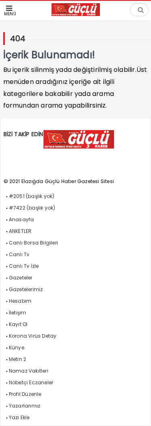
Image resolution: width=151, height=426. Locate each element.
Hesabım (20, 301)
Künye (16, 347)
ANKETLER (20, 231)
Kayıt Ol (18, 324)
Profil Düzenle (25, 394)
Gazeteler (21, 277)
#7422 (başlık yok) (32, 207)
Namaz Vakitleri (28, 370)
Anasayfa (21, 219)
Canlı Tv (19, 254)
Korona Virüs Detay (33, 335)
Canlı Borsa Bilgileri (33, 242)
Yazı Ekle (19, 417)
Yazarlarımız (24, 405)
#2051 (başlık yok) (32, 196)
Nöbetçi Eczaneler (31, 382)
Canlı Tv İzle (24, 266)
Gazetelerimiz (26, 289)
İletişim (18, 312)
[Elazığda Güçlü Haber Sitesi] (76, 13)
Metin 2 (17, 359)
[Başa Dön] (137, 412)
